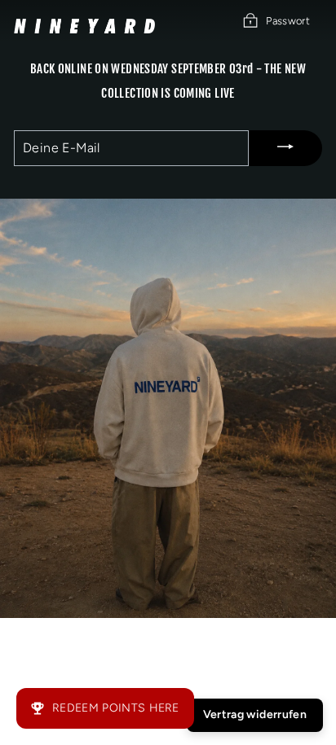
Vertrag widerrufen (255, 714)
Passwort (288, 21)
